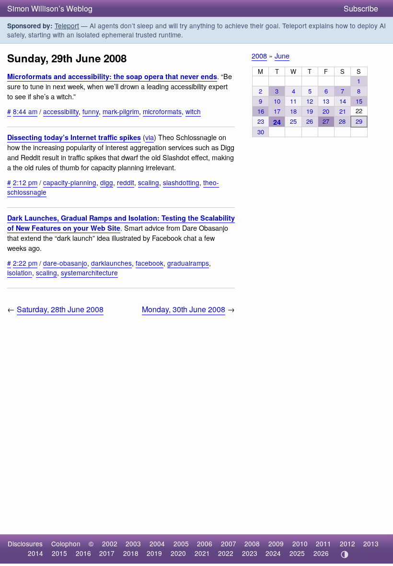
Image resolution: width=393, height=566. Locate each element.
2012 (347, 543)
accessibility (61, 111)
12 (309, 101)
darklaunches (111, 263)
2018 (131, 553)
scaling (148, 182)
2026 (321, 553)
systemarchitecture (89, 272)
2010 (300, 543)
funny (90, 111)
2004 (157, 543)
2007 (228, 543)
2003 (133, 543)
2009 (276, 543)
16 (260, 111)
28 (342, 121)
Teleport (67, 25)
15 (359, 101)
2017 (107, 553)
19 (309, 111)
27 (326, 121)
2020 (178, 553)
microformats (162, 111)
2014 (35, 553)
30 (260, 131)
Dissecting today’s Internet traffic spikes (74, 137)
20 (326, 111)
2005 (181, 543)
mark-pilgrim (121, 111)
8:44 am (25, 111)
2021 (202, 553)
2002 (109, 543)
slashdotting (181, 182)
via (149, 137)
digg (106, 182)
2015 (59, 553)
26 (309, 121)
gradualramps (188, 263)
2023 (249, 553)
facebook (149, 263)
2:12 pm (25, 182)
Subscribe (361, 8)
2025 (297, 553)
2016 (83, 553)
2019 (154, 553)
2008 (259, 55)
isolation (19, 272)
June (282, 55)
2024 (273, 553)
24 (277, 122)
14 (342, 101)
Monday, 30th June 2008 (183, 309)
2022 (225, 553)
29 (359, 121)
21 (342, 111)
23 (260, 121)
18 (293, 111)
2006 (204, 543)
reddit (125, 182)
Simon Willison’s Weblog (49, 8)
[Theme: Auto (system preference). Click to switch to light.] (344, 554)
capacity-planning (69, 182)
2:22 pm (25, 263)
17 (277, 111)
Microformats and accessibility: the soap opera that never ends (112, 76)
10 (277, 101)
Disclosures (25, 543)
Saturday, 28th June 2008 (60, 309)
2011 (323, 543)
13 (326, 101)
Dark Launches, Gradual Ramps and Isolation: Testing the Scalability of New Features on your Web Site (121, 223)
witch (193, 111)
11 (293, 101)
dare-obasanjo (65, 263)
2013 (371, 543)
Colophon (66, 543)
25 (293, 121)
